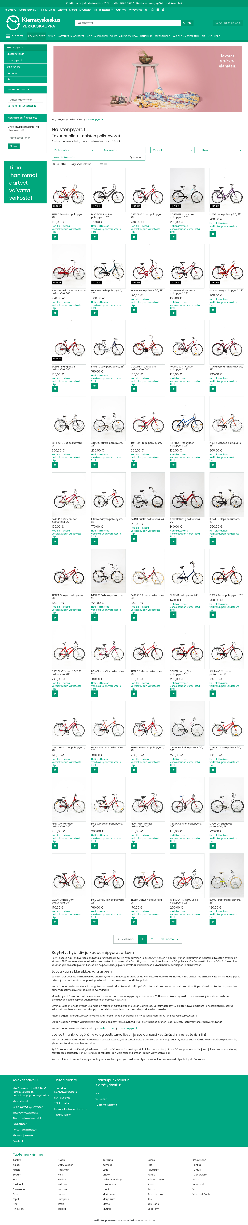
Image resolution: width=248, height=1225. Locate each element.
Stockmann (199, 1160)
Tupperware (199, 1174)
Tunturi (196, 1169)
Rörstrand (153, 1204)
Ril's (150, 1199)
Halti (60, 1174)
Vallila (195, 1179)
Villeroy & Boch (201, 1194)
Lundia (106, 1189)
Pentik (151, 1174)
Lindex (106, 1174)
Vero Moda (198, 1184)
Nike (150, 1165)
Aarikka (17, 1160)
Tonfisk (196, 1165)
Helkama (63, 1184)
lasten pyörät (108, 1028)
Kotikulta (108, 1160)
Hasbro (62, 1179)
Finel (15, 1204)
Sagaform (153, 1209)
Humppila (63, 1199)
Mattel (106, 1204)
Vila (194, 1189)
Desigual (18, 1184)
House (61, 1194)
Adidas (17, 1165)
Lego (105, 1169)
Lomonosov (109, 1184)
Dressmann (19, 1189)
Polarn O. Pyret (156, 1179)
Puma (151, 1184)
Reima (151, 1189)
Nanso (151, 1160)
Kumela (107, 1165)
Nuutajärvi (153, 1169)
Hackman (63, 1169)
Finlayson (18, 1209)
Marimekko (109, 1194)
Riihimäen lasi (155, 1194)
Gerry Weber (65, 1165)
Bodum (17, 1174)
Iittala (61, 1204)
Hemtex (62, 1189)
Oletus (87, 164)
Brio (15, 1179)
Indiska (62, 1209)
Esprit (16, 1199)
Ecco (16, 1194)
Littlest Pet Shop (112, 1179)
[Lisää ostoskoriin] (55, 237)
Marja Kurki (109, 1199)
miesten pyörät (128, 1028)
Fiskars (61, 1160)
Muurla (107, 1209)
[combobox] (134, 23)
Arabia (16, 1169)
